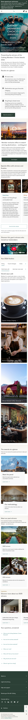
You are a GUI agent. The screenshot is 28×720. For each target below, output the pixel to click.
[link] (13, 131)
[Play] (2, 253)
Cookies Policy (7, 718)
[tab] (3, 264)
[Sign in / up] (26, 11)
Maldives (5, 708)
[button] (10, 320)
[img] (26, 1)
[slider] (1, 251)
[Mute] (3, 253)
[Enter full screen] (25, 253)
